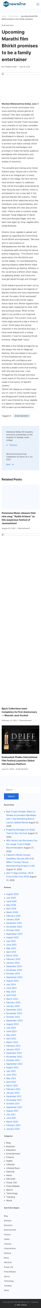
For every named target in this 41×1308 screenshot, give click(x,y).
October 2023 (13, 1017)
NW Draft (10, 1179)
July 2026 (11, 898)
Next (8, 464)
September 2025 (14, 934)
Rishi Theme (22, 1305)
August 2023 (12, 1024)
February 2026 (13, 916)
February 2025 (13, 959)
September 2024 (14, 977)
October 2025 (13, 930)
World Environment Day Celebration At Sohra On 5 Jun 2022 (19, 457)
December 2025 (14, 923)
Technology (12, 1193)
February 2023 (13, 1046)
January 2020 (13, 1129)
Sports (9, 1190)
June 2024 (11, 988)
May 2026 (11, 905)
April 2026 (11, 908)
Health (9, 1161)
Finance (10, 1157)
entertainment (22, 416)
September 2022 (14, 1064)
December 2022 (14, 1053)
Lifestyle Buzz (13, 1168)
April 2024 (11, 995)
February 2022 (13, 1089)
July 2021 (10, 1114)
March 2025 (12, 955)
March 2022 (12, 1085)
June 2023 (11, 1031)
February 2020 (13, 1125)
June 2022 (11, 1074)
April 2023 (11, 1038)
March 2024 (12, 999)
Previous (13, 445)
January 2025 (13, 963)
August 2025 (12, 937)
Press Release (12, 1186)
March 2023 (12, 1042)
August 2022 (12, 1067)
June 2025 (11, 944)
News (9, 1175)
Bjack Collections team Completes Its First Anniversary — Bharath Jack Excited (19, 712)
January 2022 (13, 1093)
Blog (8, 1143)
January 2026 (13, 919)
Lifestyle (10, 1164)
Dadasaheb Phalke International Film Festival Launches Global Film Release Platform (19, 760)
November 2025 (14, 926)
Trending (10, 1197)
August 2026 (12, 894)
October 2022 (13, 1060)
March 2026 (12, 912)
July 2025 (11, 941)
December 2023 (14, 1009)
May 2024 (11, 991)
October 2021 (12, 1103)
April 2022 (11, 1082)
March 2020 (12, 1121)
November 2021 (14, 1100)
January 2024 (13, 1006)
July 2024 (11, 984)
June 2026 (11, 901)
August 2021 (12, 1111)
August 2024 (12, 981)
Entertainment (8, 25)
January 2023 (13, 1049)
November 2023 (14, 1013)
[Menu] (37, 4)
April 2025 (11, 952)
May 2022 (11, 1078)
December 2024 (14, 966)
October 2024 (13, 973)
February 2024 (13, 1002)
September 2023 (14, 1020)
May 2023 (11, 1035)
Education (11, 1150)
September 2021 (14, 1107)
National (10, 1171)
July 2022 (11, 1071)
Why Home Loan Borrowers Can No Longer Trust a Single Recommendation (21, 844)
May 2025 (11, 948)
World (9, 1200)
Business (10, 1146)
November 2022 (14, 1056)
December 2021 (13, 1096)
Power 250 (11, 1182)
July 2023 (11, 1028)
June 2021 (11, 1118)
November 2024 (14, 970)
